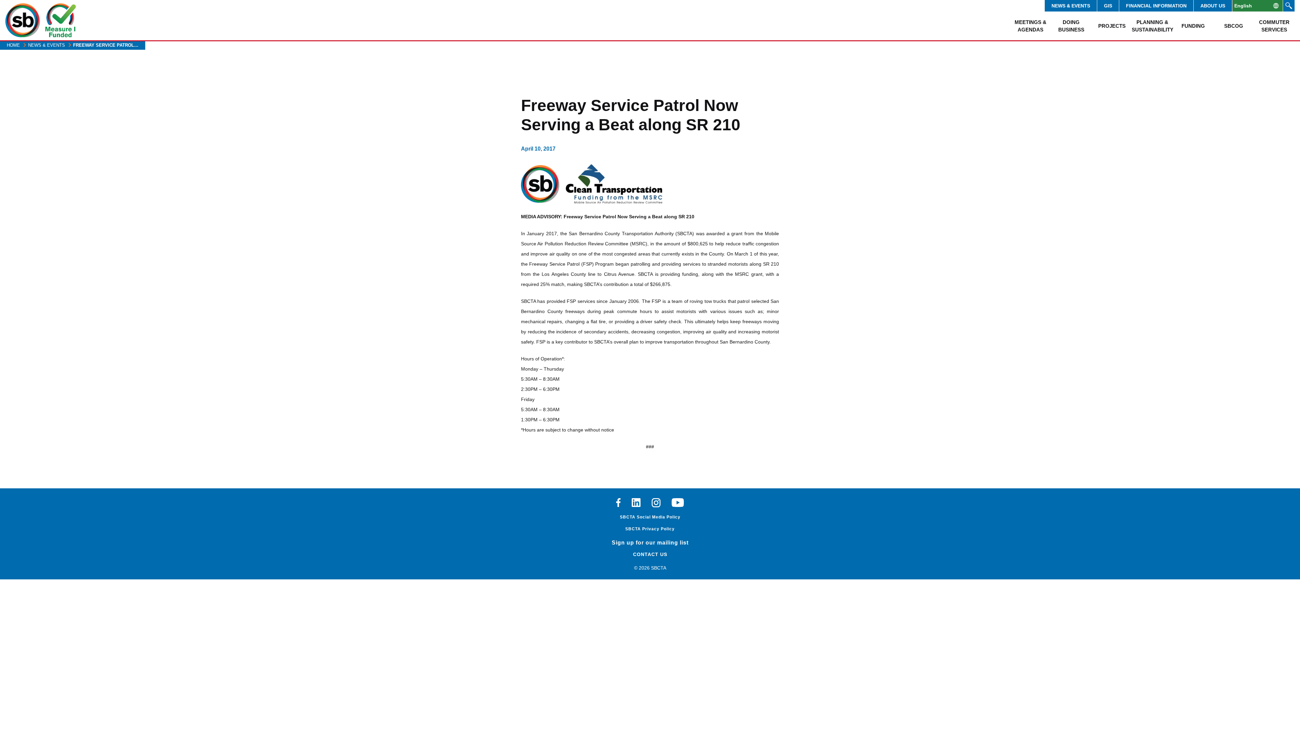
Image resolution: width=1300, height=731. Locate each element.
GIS (1108, 5)
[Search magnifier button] (1289, 6)
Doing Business (1071, 25)
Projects (1112, 26)
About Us (1212, 5)
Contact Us (650, 554)
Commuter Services (1274, 25)
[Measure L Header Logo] (60, 20)
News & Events (1071, 5)
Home (13, 45)
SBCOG (1233, 26)
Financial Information (1156, 5)
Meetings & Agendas (1030, 25)
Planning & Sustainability (1152, 25)
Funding (1193, 26)
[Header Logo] (22, 20)
